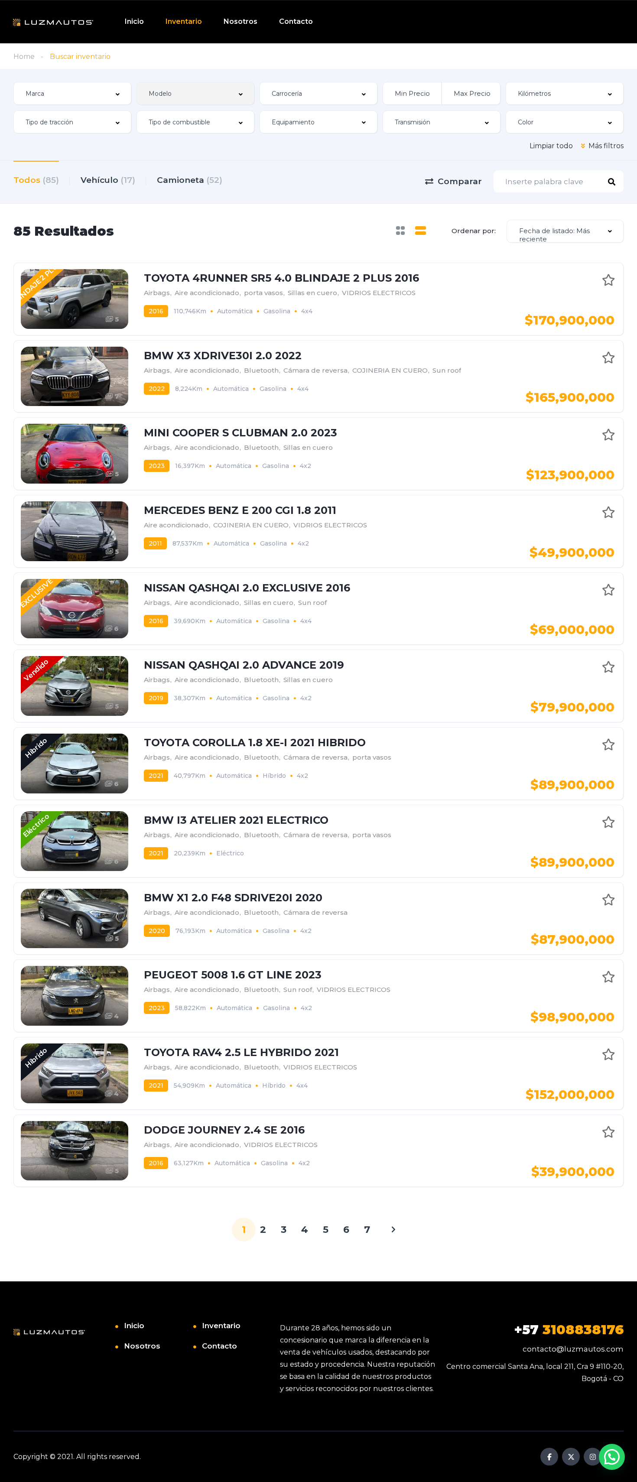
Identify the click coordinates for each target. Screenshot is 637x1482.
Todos (36, 180)
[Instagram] (592, 1457)
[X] (571, 1457)
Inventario (184, 21)
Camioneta (189, 180)
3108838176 (569, 1330)
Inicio (134, 21)
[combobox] (72, 93)
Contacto (296, 21)
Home (24, 56)
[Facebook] (549, 1457)
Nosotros (240, 21)
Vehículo (108, 180)
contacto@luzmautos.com (573, 1349)
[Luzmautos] (53, 22)
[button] (612, 1457)
